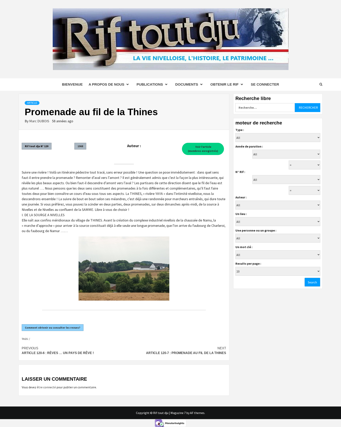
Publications (150, 84)
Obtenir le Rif (224, 84)
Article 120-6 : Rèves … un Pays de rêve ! (58, 351)
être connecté (46, 387)
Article (32, 103)
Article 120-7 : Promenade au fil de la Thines (186, 351)
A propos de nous (106, 84)
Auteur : (240, 197)
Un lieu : (241, 214)
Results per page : (248, 263)
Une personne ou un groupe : (255, 230)
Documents (186, 84)
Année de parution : (249, 146)
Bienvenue (72, 84)
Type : (239, 130)
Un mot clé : (243, 247)
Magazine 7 (178, 413)
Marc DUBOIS (39, 121)
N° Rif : (240, 172)
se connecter (265, 84)
